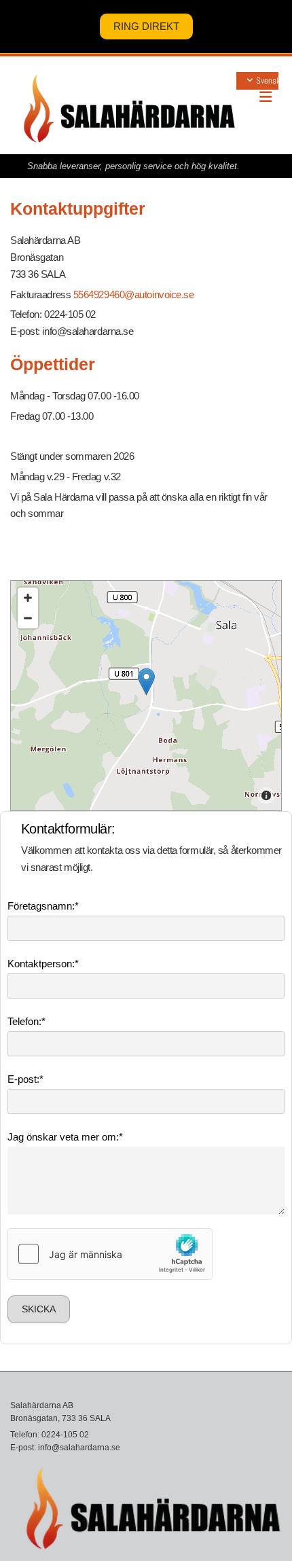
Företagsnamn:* (43, 906)
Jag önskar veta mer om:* (65, 1137)
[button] (146, 26)
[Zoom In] (28, 598)
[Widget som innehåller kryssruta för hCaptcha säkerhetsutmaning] (110, 1254)
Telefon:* (26, 1021)
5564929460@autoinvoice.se (133, 294)
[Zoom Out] (28, 618)
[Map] (146, 695)
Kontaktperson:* (43, 963)
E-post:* (25, 1079)
